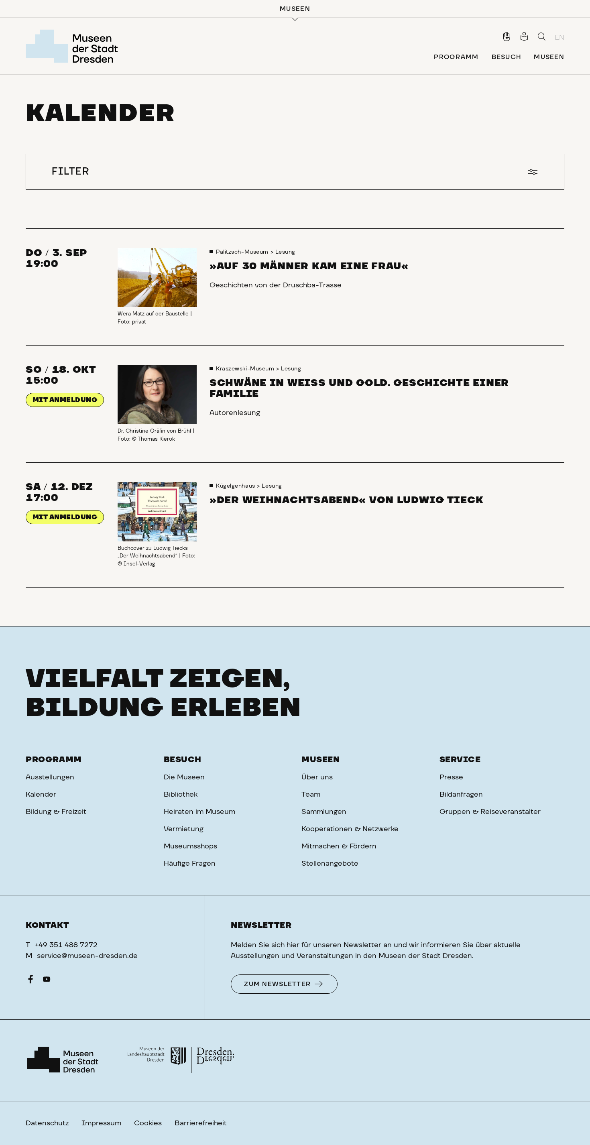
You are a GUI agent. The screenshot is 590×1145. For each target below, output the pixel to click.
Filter (71, 172)
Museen (320, 760)
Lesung (285, 252)
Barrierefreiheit (201, 1123)
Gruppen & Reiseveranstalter (490, 812)
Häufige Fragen (190, 863)
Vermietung (183, 829)
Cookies (148, 1123)
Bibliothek (180, 794)
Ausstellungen (50, 777)
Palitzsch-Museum (243, 252)
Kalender (41, 794)
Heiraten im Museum (199, 812)
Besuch (183, 760)
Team (310, 794)
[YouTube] (46, 981)
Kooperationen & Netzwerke (350, 829)
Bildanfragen (461, 794)
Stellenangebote (329, 863)
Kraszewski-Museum (246, 369)
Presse (451, 777)
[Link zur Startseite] (74, 46)
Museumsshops (190, 846)
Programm (54, 760)
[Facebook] (30, 981)
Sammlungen (323, 812)
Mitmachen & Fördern (338, 846)
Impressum (101, 1123)
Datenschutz (47, 1123)
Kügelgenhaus (236, 486)
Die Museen (184, 777)
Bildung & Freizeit (56, 812)
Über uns (317, 777)
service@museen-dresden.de (87, 956)
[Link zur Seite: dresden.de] (181, 1060)
